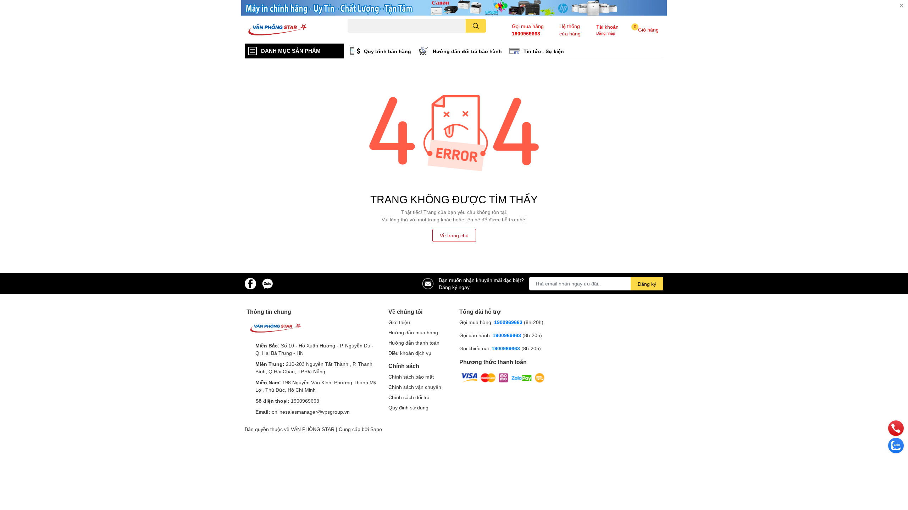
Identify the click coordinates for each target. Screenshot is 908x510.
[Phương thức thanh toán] (503, 377)
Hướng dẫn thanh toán (413, 343)
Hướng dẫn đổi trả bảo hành (467, 51)
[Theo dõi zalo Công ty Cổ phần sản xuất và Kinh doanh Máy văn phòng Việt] (267, 283)
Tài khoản (607, 27)
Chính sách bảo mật (411, 377)
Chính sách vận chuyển (414, 387)
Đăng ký (647, 284)
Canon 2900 (384, 36)
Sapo (376, 429)
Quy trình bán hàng (387, 51)
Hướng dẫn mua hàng (413, 332)
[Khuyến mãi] (454, 8)
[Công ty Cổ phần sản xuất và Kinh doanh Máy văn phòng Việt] (289, 30)
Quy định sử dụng (408, 407)
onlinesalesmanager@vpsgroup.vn (311, 412)
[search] (476, 26)
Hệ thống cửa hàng (570, 29)
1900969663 (526, 33)
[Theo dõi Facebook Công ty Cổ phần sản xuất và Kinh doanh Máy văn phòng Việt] (250, 283)
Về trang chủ (454, 235)
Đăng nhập (605, 33)
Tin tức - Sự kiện (544, 51)
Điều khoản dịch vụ (409, 353)
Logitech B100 (414, 36)
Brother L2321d (447, 36)
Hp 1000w (357, 36)
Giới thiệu (399, 322)
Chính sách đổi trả (409, 397)
